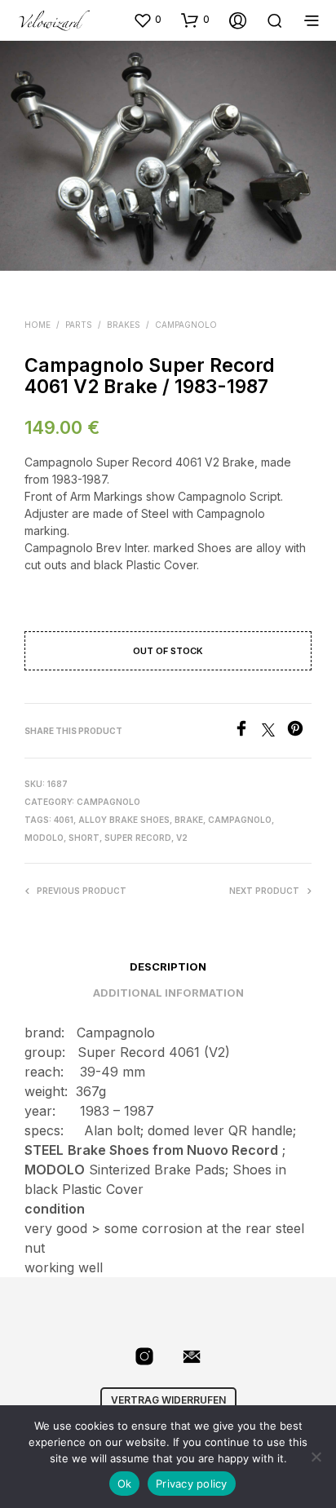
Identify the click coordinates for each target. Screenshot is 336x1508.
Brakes (123, 324)
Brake (189, 820)
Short (84, 837)
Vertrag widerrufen (168, 1400)
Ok (124, 1483)
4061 (63, 820)
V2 (182, 837)
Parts (78, 324)
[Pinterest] (299, 731)
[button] (147, 19)
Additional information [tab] (168, 992)
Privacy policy (192, 1483)
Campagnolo (186, 324)
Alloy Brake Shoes (124, 820)
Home (37, 324)
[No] (315, 1456)
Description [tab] (168, 966)
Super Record (137, 837)
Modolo (44, 837)
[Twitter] (274, 731)
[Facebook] (247, 731)
